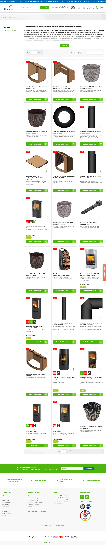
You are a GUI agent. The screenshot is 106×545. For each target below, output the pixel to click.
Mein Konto (31, 496)
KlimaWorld (49, 542)
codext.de (61, 542)
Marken (9, 17)
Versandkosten (6, 502)
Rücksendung (31, 509)
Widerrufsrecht (6, 498)
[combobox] (34, 7)
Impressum (5, 509)
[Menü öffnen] (102, 7)
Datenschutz (5, 506)
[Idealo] (88, 506)
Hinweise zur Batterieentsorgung (37, 511)
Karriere (4, 515)
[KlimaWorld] (92, 515)
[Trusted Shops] (73, 7)
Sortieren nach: (80, 52)
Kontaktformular (58, 504)
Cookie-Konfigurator (33, 504)
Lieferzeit (62, 525)
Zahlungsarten (6, 504)
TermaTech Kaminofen (9, 31)
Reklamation (5, 500)
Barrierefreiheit (6, 511)
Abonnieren (88, 468)
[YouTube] (87, 497)
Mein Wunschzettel (33, 500)
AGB (3, 496)
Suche (45, 7)
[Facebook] (82, 497)
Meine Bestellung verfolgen (35, 502)
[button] (71, 52)
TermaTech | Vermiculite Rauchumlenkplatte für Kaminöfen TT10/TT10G (35, 178)
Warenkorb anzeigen (33, 498)
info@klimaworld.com (63, 502)
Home (4, 17)
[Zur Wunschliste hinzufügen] (46, 81)
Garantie (30, 506)
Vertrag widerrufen (7, 513)
